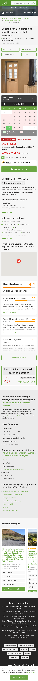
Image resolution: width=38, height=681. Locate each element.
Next (33, 76)
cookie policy (30, 673)
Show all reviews (19, 357)
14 (9, 120)
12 (34, 116)
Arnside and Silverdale (10, 510)
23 (19, 124)
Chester (5, 507)
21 (9, 124)
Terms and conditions (15, 653)
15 (14, 120)
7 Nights (19, 98)
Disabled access (10, 645)
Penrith (5, 460)
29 (14, 128)
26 (34, 124)
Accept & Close (19, 677)
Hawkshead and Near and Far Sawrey (15, 492)
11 (30, 116)
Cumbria (10, 416)
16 (19, 120)
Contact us (9, 13)
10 (25, 116)
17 (25, 120)
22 (14, 124)
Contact (32, 649)
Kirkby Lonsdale (8, 504)
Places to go (31, 13)
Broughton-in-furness (10, 498)
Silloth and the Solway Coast (12, 495)
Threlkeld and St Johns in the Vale (22, 3)
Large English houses (26, 645)
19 (34, 120)
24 (25, 124)
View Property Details (11, 589)
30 (19, 128)
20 (4, 124)
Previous (5, 76)
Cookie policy (14, 657)
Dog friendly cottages (10, 649)
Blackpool (27, 416)
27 (4, 128)
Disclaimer (25, 657)
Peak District (18, 416)
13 (4, 120)
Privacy (27, 653)
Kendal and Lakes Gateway (12, 501)
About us (24, 649)
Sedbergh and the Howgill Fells (13, 469)
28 (9, 128)
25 (30, 124)
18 (30, 120)
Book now (18, 169)
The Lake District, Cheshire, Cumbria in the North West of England (18, 454)
